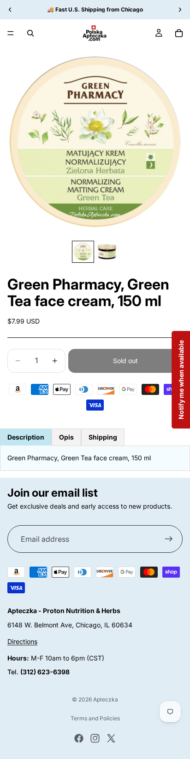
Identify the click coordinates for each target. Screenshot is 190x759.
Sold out (125, 361)
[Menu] (10, 33)
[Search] (30, 33)
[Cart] (179, 33)
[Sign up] (168, 539)
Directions (22, 641)
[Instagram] (95, 738)
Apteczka (105, 699)
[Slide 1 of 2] (83, 252)
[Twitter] (111, 738)
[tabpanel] (95, 458)
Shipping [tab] (103, 437)
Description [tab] (25, 437)
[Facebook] (78, 738)
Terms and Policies (95, 718)
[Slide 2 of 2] (107, 252)
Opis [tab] (66, 437)
